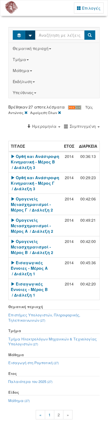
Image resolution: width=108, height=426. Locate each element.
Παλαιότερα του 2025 (30, 381)
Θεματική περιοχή (30, 48)
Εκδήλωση (22, 81)
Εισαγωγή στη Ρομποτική (33, 362)
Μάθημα (21, 70)
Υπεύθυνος (23, 92)
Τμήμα (19, 59)
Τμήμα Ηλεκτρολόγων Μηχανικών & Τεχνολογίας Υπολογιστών (52, 341)
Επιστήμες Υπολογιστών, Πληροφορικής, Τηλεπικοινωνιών (44, 317)
